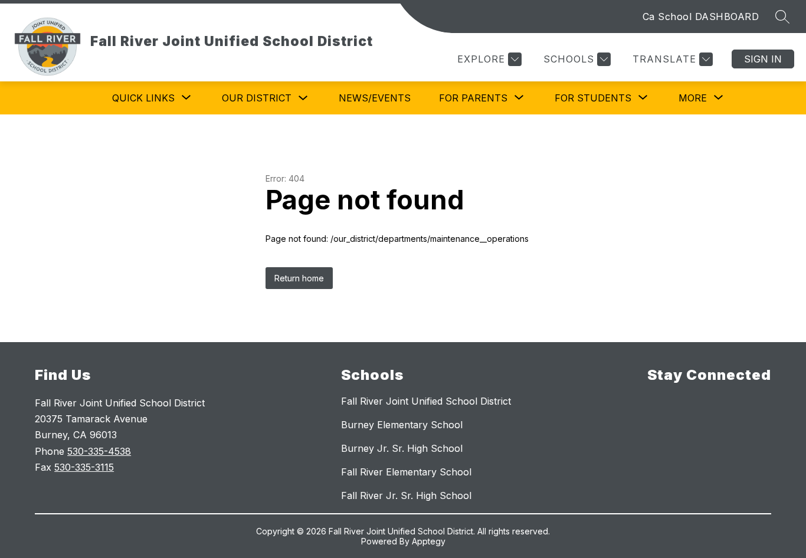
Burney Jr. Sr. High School (402, 448)
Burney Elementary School (402, 425)
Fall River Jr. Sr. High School (406, 495)
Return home (299, 278)
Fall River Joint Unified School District (426, 401)
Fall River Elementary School (406, 472)
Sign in (763, 59)
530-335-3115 (84, 467)
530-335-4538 (99, 451)
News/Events (375, 98)
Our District (256, 98)
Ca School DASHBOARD (701, 16)
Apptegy (428, 541)
